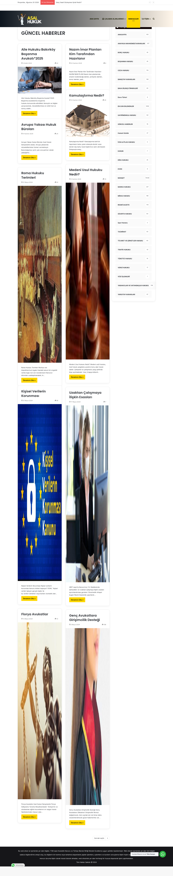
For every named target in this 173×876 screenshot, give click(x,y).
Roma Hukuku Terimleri (32, 175)
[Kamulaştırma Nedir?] (88, 120)
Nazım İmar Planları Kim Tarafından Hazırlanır (85, 54)
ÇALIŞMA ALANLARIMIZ (114, 19)
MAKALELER (133, 19)
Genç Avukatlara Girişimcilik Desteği (84, 617)
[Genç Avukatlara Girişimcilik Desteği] (88, 716)
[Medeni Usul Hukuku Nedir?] (88, 271)
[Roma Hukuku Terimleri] (40, 274)
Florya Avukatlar (34, 614)
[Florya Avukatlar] (40, 710)
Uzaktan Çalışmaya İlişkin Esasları (85, 394)
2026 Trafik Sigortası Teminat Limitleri (69, 2)
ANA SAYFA (94, 19)
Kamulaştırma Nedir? (86, 95)
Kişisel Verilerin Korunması (33, 393)
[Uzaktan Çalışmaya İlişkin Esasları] (88, 493)
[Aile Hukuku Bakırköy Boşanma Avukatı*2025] (40, 80)
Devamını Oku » (29, 113)
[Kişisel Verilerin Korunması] (40, 492)
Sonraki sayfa (99, 838)
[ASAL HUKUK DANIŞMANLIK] (30, 19)
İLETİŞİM (145, 19)
